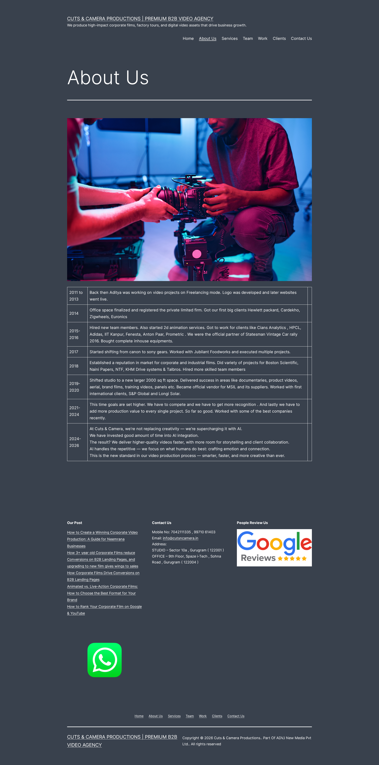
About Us (207, 38)
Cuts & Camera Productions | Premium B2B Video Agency (140, 18)
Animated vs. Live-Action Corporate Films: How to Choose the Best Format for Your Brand (102, 593)
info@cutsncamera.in (180, 538)
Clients (279, 38)
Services (230, 38)
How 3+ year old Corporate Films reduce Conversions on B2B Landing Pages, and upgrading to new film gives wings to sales (102, 559)
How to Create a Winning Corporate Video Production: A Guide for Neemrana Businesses (102, 539)
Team (248, 38)
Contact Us (301, 38)
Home (188, 38)
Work (262, 38)
